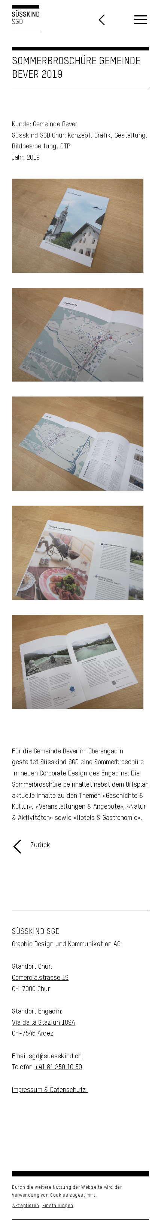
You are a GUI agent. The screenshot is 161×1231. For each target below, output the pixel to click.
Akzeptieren (25, 1206)
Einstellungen (57, 1206)
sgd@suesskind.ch (55, 1056)
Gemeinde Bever (55, 124)
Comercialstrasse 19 (40, 978)
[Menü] (140, 20)
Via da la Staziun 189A (43, 1022)
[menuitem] (140, 20)
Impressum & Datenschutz (50, 1090)
